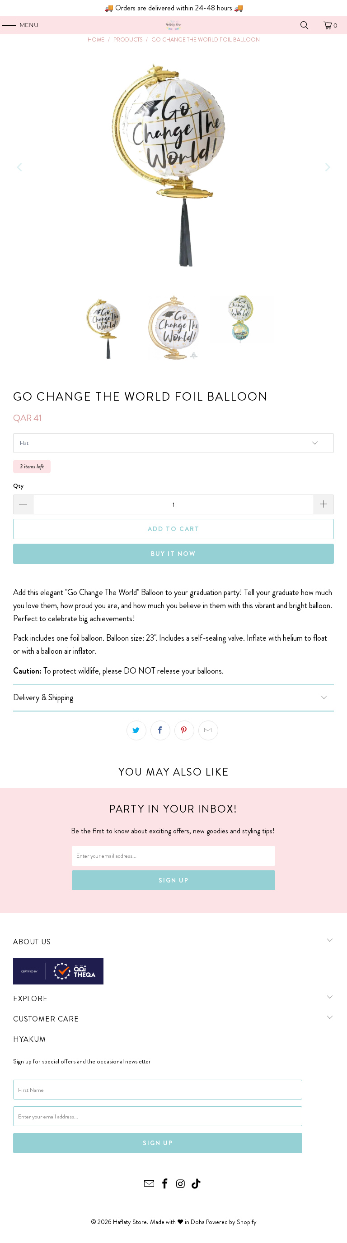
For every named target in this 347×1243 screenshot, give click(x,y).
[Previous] (20, 167)
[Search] (304, 25)
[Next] (327, 167)
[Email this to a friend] (208, 730)
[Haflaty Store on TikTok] (196, 1184)
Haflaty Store (130, 1221)
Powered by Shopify (231, 1221)
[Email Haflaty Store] (149, 1184)
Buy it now (173, 553)
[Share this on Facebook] (160, 730)
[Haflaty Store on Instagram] (181, 1184)
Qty (18, 485)
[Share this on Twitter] (136, 730)
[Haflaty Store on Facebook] (165, 1184)
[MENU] (4, 25)
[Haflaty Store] (173, 25)
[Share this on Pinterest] (184, 730)
